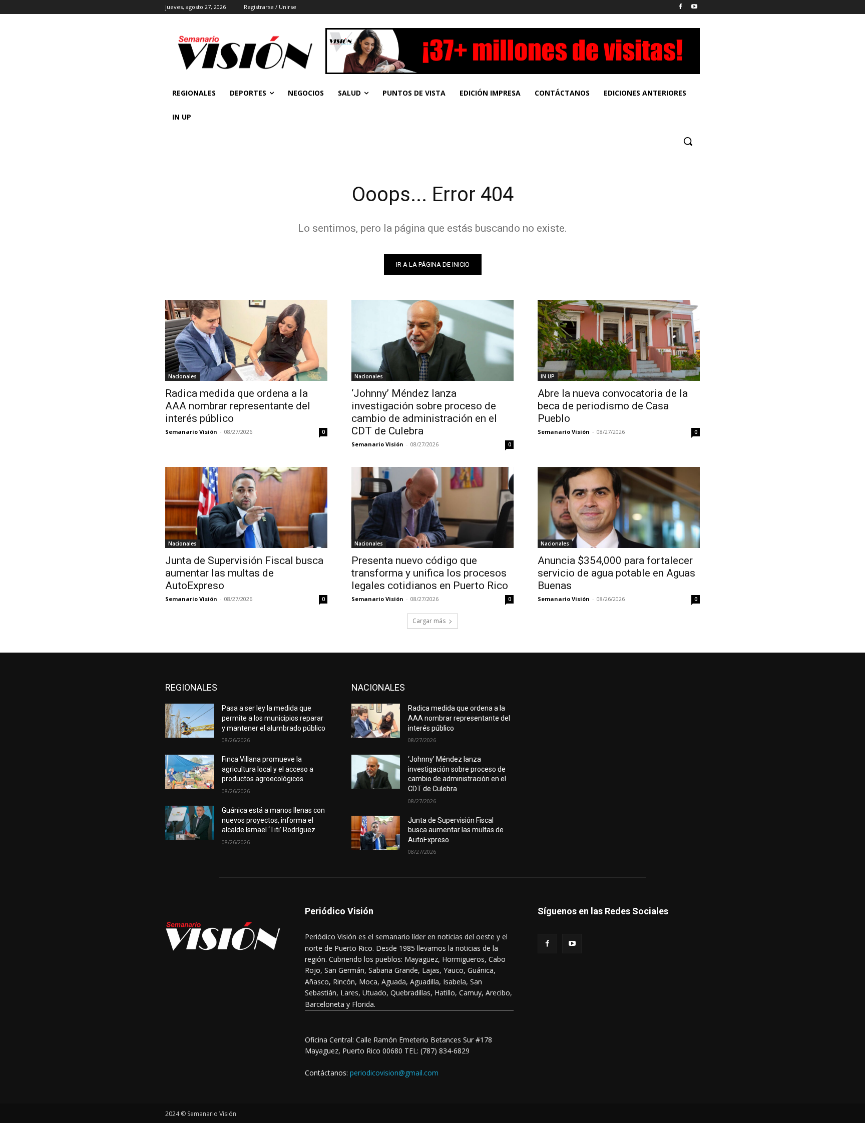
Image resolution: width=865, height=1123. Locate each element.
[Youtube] (694, 7)
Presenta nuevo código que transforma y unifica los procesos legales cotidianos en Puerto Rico (429, 573)
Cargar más (429, 621)
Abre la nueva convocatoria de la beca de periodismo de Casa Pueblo (613, 405)
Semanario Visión (191, 431)
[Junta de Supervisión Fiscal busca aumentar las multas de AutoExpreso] (246, 507)
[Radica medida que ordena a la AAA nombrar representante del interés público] (246, 340)
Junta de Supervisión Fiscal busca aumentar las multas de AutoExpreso (244, 573)
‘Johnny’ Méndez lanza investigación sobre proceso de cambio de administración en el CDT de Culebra (424, 412)
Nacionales (182, 376)
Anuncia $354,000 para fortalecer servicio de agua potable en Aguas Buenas (616, 573)
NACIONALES (378, 687)
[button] (688, 141)
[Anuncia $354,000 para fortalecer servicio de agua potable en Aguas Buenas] (619, 507)
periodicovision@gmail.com (394, 1072)
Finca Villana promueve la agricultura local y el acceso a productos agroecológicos (267, 769)
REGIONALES (191, 687)
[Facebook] (680, 7)
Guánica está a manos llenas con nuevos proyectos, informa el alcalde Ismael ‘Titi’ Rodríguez (273, 820)
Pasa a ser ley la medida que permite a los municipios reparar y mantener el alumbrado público (273, 718)
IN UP (548, 376)
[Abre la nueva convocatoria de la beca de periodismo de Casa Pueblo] (619, 340)
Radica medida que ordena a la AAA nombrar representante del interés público (237, 405)
